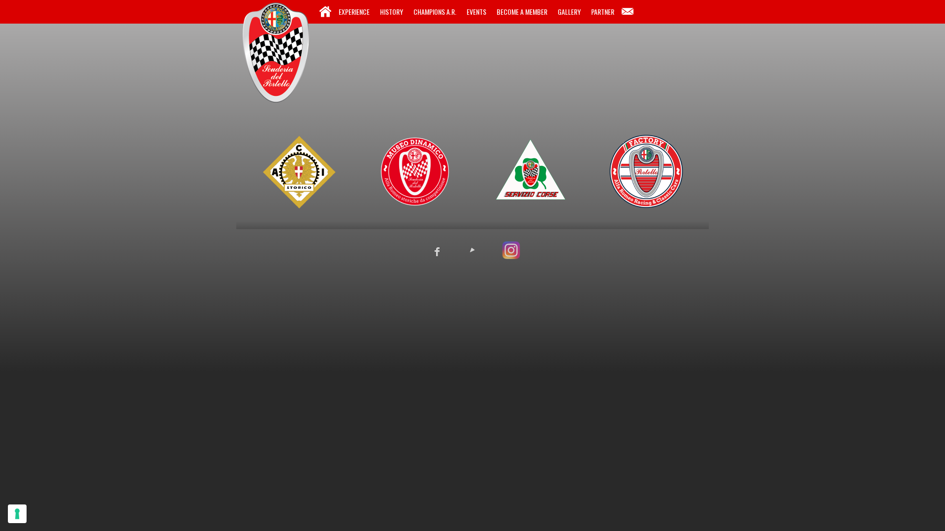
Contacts (627, 12)
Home (325, 12)
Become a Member (522, 11)
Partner (602, 11)
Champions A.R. (434, 11)
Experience (354, 11)
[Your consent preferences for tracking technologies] (17, 513)
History (391, 11)
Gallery (569, 11)
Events (476, 11)
